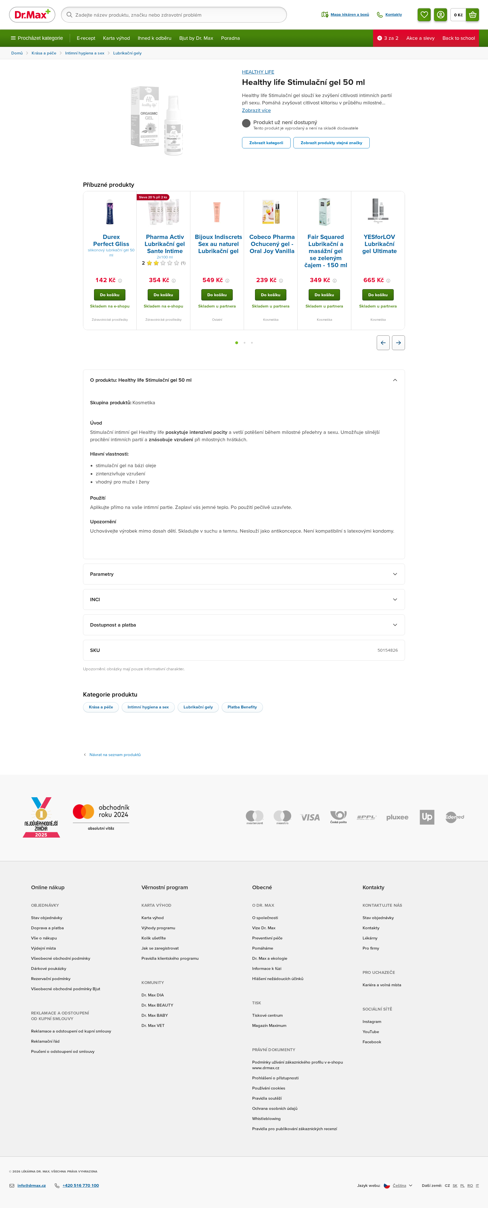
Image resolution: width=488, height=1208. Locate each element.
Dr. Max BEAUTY (157, 1005)
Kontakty (371, 927)
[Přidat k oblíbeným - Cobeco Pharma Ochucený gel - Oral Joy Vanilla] (291, 198)
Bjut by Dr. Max (196, 38)
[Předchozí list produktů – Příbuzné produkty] (383, 342)
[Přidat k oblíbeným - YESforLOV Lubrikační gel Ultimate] (398, 198)
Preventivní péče (267, 937)
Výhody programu (158, 927)
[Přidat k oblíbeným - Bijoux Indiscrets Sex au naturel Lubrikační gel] (237, 198)
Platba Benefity (242, 706)
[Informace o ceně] (120, 280)
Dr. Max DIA (152, 994)
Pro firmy (371, 948)
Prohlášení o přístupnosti (275, 1077)
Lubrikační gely (198, 706)
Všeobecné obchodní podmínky (60, 958)
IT (477, 1185)
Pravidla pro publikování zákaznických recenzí (294, 1128)
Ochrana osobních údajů (274, 1108)
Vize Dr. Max (263, 927)
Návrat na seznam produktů (115, 754)
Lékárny (370, 937)
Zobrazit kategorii (266, 142)
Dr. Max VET (153, 1025)
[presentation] (109, 212)
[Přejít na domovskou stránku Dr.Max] (32, 15)
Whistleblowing (266, 1118)
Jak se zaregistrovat (160, 948)
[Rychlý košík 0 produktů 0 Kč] (472, 14)
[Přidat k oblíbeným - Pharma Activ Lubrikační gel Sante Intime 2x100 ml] (184, 198)
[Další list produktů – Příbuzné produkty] (398, 342)
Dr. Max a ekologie (269, 958)
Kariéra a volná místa (382, 984)
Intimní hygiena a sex (148, 706)
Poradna (230, 38)
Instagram (372, 1021)
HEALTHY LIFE (258, 72)
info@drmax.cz (32, 1185)
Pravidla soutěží (267, 1098)
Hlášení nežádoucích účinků (277, 978)
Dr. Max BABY (154, 1015)
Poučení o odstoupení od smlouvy (62, 1051)
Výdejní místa (43, 948)
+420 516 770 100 (81, 1185)
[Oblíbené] (424, 14)
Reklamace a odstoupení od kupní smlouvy (71, 1031)
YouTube (371, 1031)
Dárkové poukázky (48, 968)
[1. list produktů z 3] (236, 343)
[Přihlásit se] (440, 14)
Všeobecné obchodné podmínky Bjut (65, 988)
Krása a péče (101, 706)
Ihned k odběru (154, 38)
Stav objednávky (46, 917)
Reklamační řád (45, 1041)
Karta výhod (116, 38)
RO (470, 1185)
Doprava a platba (47, 927)
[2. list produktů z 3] (244, 342)
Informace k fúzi (266, 968)
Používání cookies (268, 1088)
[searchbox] (174, 15)
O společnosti (265, 917)
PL (462, 1185)
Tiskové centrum (267, 1015)
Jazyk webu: (368, 1185)
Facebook (372, 1041)
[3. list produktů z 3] (252, 342)
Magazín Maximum (269, 1025)
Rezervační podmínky (50, 978)
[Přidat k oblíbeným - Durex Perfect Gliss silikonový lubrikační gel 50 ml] (130, 198)
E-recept (86, 38)
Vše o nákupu (44, 937)
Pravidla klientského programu (170, 958)
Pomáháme (262, 948)
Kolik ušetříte (153, 937)
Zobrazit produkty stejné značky (331, 142)
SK (455, 1185)
